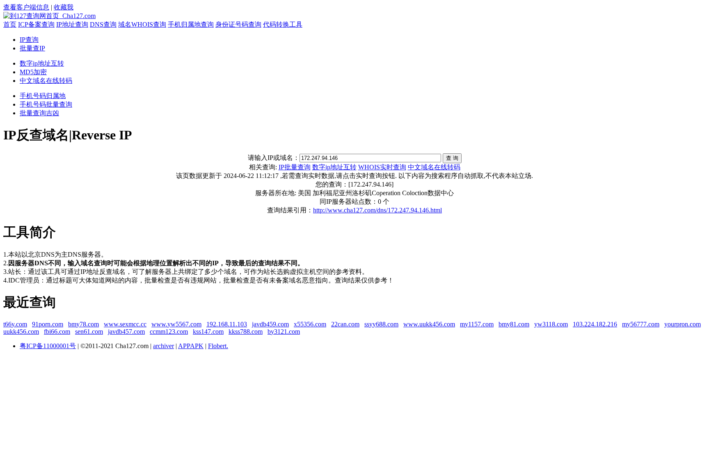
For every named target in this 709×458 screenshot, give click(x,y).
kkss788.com (246, 331)
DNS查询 (103, 24)
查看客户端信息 (26, 7)
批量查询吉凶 (39, 112)
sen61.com (89, 331)
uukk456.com (21, 331)
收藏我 (63, 7)
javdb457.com (126, 331)
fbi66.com (57, 331)
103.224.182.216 (595, 324)
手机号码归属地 (43, 95)
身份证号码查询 (238, 24)
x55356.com (310, 324)
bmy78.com (83, 324)
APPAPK (191, 345)
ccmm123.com (169, 331)
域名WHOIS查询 (142, 24)
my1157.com (477, 324)
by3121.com (284, 331)
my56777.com (640, 324)
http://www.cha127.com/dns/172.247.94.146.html (377, 210)
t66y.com (15, 324)
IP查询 (29, 39)
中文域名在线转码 (46, 80)
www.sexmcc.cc (125, 324)
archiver (163, 345)
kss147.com (208, 331)
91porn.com (47, 324)
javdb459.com (270, 324)
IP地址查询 (72, 24)
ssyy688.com (381, 324)
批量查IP (32, 48)
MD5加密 (33, 71)
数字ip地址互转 (42, 63)
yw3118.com (551, 324)
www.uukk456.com (429, 324)
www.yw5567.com (176, 324)
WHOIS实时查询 (382, 167)
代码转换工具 (282, 24)
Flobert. (218, 345)
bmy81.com (514, 324)
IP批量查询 (295, 167)
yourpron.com (682, 324)
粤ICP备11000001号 (48, 345)
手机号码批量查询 (46, 104)
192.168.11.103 (226, 324)
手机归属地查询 (191, 24)
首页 (9, 24)
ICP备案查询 (36, 24)
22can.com (345, 324)
